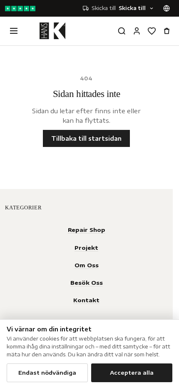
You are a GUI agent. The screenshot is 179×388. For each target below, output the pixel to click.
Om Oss (87, 265)
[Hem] (52, 30)
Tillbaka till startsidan (86, 138)
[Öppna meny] (13, 31)
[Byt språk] (166, 8)
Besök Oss (86, 282)
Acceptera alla (132, 372)
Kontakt (86, 299)
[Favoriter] (151, 30)
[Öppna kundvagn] (166, 30)
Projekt (86, 247)
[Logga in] (136, 30)
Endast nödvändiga (47, 372)
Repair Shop (86, 229)
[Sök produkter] (121, 30)
